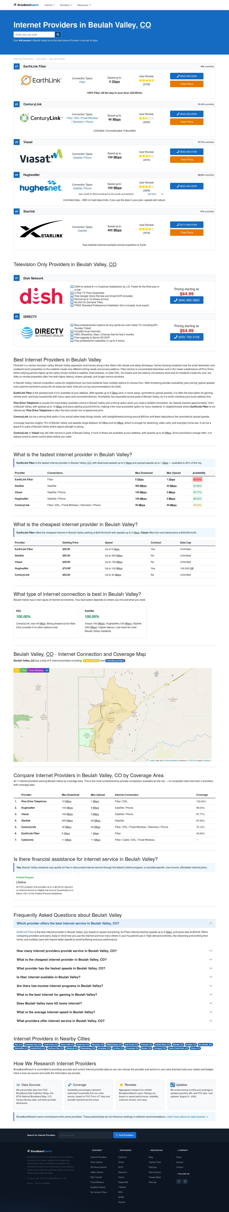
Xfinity (121, 1162)
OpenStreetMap (171, 760)
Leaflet (152, 760)
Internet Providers (99, 1157)
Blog (151, 1157)
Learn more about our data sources (186, 1116)
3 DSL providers (91, 660)
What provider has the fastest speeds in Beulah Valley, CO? (61, 968)
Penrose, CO (146, 1044)
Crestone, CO (132, 1048)
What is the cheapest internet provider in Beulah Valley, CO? (62, 959)
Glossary (153, 1167)
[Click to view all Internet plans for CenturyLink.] (41, 117)
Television (78, 121)
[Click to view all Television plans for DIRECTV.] (42, 332)
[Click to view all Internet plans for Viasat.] (41, 155)
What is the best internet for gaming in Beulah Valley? (57, 994)
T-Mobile (122, 1187)
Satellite (77, 157)
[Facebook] (178, 1181)
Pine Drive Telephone (34, 801)
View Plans (187, 84)
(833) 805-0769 (188, 151)
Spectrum (122, 1172)
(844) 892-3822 (188, 300)
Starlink (19, 486)
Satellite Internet (98, 1187)
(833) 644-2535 (188, 186)
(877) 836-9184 (188, 224)
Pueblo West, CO (162, 1044)
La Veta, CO (118, 1048)
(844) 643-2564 (188, 114)
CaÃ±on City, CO (55, 1048)
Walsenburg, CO (88, 1048)
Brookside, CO (205, 1044)
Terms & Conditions (42, 1183)
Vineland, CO (72, 1048)
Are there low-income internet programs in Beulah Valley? (60, 985)
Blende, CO (178, 1044)
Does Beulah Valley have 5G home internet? (49, 1003)
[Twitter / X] (185, 1181)
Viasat (18, 492)
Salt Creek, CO (131, 1044)
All (47, 670)
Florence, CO (97, 1044)
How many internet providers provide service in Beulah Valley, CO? (67, 950)
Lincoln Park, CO (37, 1048)
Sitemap (152, 1182)
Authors (179, 1162)
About (179, 1157)
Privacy (30, 1183)
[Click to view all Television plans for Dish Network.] (42, 295)
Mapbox (208, 760)
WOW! (121, 1197)
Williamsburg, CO (114, 1044)
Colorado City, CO (33, 1044)
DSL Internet (96, 1177)
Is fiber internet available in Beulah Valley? (48, 977)
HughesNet (21, 498)
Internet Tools (155, 1162)
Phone (89, 121)
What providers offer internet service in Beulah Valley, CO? (61, 1020)
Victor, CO (195, 1048)
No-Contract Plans (99, 1192)
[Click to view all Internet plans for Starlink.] (41, 228)
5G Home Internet (99, 1167)
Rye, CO (18, 1044)
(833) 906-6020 (188, 76)
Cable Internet (97, 1172)
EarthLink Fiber (24, 479)
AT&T (120, 1167)
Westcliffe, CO (21, 1048)
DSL (76, 118)
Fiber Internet (97, 1162)
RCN (120, 1192)
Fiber (82, 82)
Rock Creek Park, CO (178, 1048)
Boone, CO (146, 1048)
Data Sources (155, 1172)
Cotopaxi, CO (160, 1048)
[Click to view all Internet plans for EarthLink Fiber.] (41, 80)
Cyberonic (27, 839)
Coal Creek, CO (51, 1044)
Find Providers (126, 1135)
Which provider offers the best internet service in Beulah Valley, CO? (68, 923)
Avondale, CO (104, 1048)
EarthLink (122, 1157)
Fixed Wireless (89, 118)
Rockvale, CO (83, 1044)
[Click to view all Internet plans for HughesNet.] (41, 186)
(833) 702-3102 (188, 337)
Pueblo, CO (191, 1044)
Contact (179, 1167)
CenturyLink (22, 505)
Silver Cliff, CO (67, 1044)
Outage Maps (155, 1177)
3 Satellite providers (115, 660)
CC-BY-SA (192, 760)
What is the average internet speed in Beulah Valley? (56, 1012)
